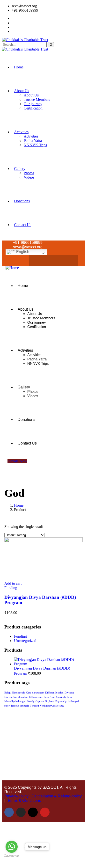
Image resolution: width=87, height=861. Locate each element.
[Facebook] (39, 260)
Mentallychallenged (15, 701)
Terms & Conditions (24, 800)
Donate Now (17, 461)
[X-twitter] (58, 260)
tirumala (24, 705)
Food (47, 697)
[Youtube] (67, 260)
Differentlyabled (54, 692)
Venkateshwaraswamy (52, 705)
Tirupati (34, 705)
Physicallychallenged (67, 701)
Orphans (49, 701)
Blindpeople (18, 692)
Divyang (69, 692)
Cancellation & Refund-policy (56, 796)
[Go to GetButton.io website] (11, 856)
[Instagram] (49, 260)
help (69, 697)
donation (23, 697)
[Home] (12, 268)
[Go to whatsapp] (12, 847)
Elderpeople (36, 697)
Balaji (7, 692)
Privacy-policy (16, 796)
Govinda (61, 697)
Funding (10, 588)
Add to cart (13, 583)
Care (28, 692)
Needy (31, 701)
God (53, 697)
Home (18, 505)
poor (7, 705)
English (22, 252)
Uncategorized (25, 641)
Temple (15, 705)
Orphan (40, 701)
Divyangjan (10, 697)
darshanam (38, 692)
